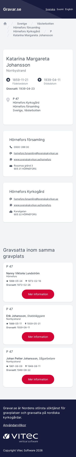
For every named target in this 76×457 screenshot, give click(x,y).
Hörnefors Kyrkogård (26, 31)
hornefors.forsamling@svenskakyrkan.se (36, 153)
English (69, 9)
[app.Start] (5, 24)
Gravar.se (12, 9)
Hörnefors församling (26, 27)
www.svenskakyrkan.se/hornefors (32, 159)
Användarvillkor (14, 425)
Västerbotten (45, 23)
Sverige (22, 23)
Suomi (60, 9)
